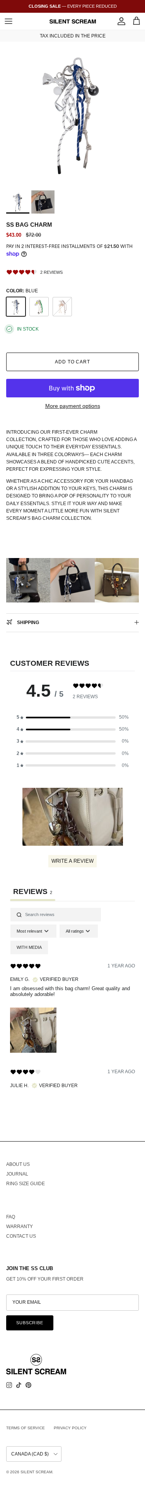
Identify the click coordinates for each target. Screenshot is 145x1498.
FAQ (10, 1217)
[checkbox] (29, 947)
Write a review (72, 861)
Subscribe (29, 1322)
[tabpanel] (72, 1005)
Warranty (19, 1226)
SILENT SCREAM (36, 1472)
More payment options (72, 406)
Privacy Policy (70, 1428)
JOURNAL (17, 1174)
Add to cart (72, 362)
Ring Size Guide (25, 1183)
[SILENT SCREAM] (72, 21)
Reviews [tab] (32, 891)
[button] (73, 717)
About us (18, 1164)
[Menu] (8, 21)
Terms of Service (25, 1428)
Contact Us (21, 1236)
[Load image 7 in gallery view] (72, 114)
